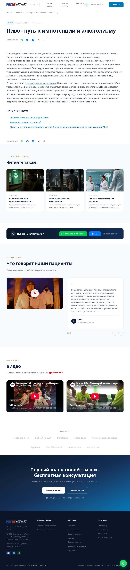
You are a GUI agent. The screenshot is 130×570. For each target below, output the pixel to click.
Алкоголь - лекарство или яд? (25, 122)
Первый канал (21, 437)
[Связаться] (123, 563)
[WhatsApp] (22, 40)
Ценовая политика (75, 542)
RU (34, 5)
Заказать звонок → (111, 234)
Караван (35, 447)
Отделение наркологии (46, 525)
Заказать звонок (54, 490)
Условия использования (114, 565)
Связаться (116, 4)
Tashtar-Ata (102, 533)
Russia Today (43, 437)
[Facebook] (33, 40)
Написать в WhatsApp (74, 234)
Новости (18, 12)
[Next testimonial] (121, 333)
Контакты (80, 3)
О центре (71, 525)
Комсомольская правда (104, 437)
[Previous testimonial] (114, 333)
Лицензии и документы (77, 546)
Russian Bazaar (93, 447)
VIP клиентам (73, 550)
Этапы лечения (74, 530)
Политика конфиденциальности (90, 565)
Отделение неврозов (45, 530)
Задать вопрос (77, 490)
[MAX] (8, 553)
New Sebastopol (54, 447)
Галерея (71, 538)
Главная (9, 12)
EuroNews (62, 437)
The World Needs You (106, 538)
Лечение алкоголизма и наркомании (29, 117)
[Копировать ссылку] (44, 40)
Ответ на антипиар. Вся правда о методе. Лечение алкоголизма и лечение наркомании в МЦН (59, 126)
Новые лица (74, 447)
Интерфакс (80, 437)
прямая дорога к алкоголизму (41, 83)
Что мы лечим (49, 4)
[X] (38, 40)
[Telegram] (27, 40)
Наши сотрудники (75, 534)
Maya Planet (102, 530)
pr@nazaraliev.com (76, 498)
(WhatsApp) (18, 543)
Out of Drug (102, 525)
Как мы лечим (65, 4)
